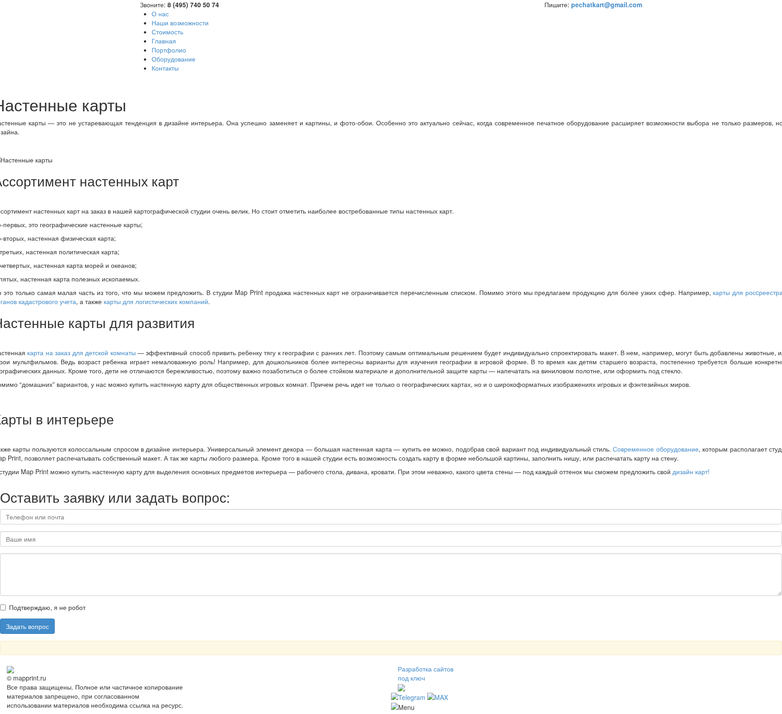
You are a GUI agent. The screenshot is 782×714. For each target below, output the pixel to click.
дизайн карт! (691, 471)
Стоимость (167, 31)
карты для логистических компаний (156, 301)
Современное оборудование (655, 448)
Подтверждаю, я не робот (47, 607)
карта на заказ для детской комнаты (81, 352)
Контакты (165, 67)
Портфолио (169, 49)
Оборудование (174, 58)
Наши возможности (180, 22)
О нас (160, 13)
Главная (164, 40)
